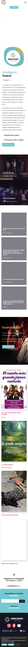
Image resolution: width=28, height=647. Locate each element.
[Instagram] (9, 625)
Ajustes (17, 644)
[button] (2, 18)
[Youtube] (19, 625)
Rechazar (11, 644)
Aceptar (4, 644)
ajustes (12, 642)
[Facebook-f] (14, 625)
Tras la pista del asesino (9, 515)
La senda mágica (7, 465)
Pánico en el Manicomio (9, 563)
